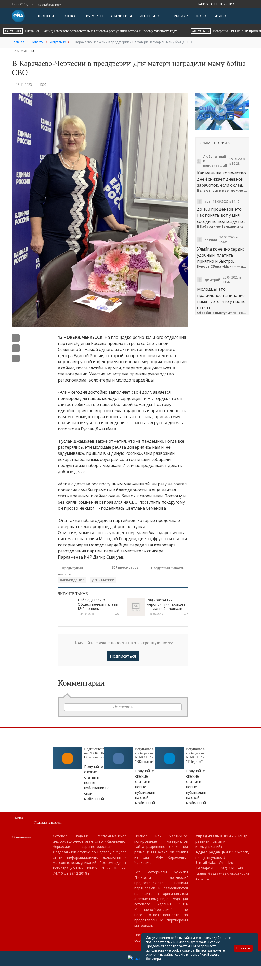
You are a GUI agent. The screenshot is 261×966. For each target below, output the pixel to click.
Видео (219, 15)
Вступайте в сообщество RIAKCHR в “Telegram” (195, 755)
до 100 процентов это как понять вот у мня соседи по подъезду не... (221, 215)
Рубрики (179, 15)
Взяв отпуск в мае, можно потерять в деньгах (222, 190)
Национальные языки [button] (216, 4)
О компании (21, 837)
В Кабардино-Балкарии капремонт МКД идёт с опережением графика (222, 226)
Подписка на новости (47, 822)
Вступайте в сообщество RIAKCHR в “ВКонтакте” (144, 755)
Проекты (45, 15)
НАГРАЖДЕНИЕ (72, 580)
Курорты (94, 15)
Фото (200, 15)
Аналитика (121, 15)
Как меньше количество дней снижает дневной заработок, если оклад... (221, 179)
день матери (103, 580)
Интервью (149, 15)
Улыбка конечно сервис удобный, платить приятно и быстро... (220, 255)
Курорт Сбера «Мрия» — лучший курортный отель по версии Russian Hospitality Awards (222, 266)
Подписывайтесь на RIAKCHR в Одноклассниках (97, 753)
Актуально (24, 51)
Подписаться (123, 656)
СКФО (69, 15)
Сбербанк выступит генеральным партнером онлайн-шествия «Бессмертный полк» (222, 313)
